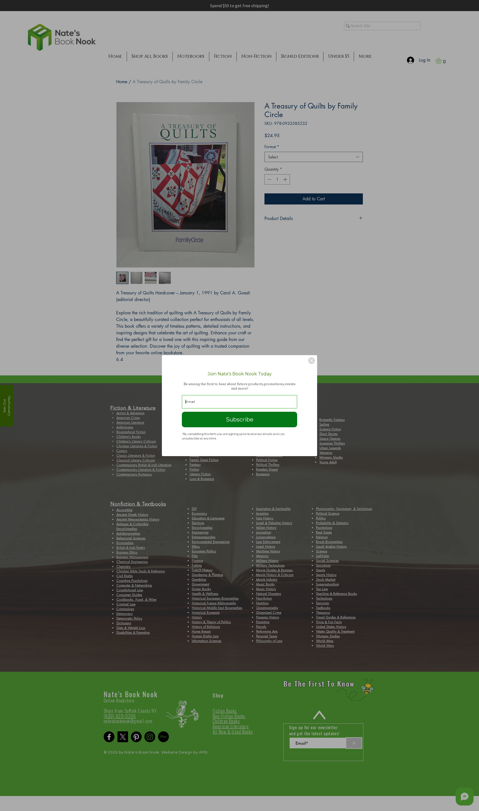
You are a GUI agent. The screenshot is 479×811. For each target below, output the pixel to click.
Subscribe (239, 419)
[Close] (311, 360)
